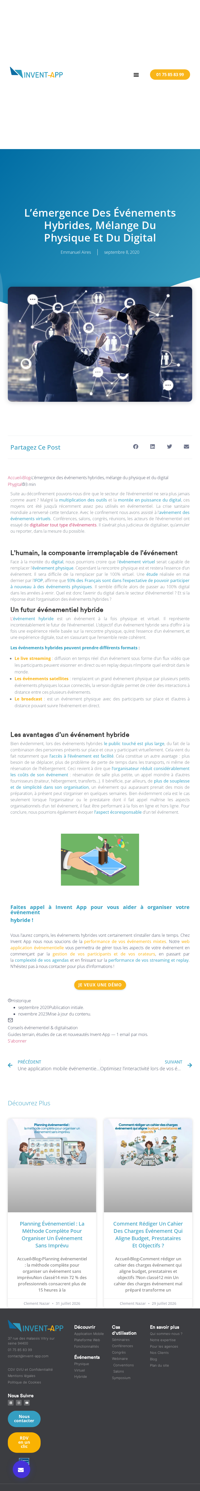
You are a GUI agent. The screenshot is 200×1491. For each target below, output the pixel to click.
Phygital (15, 484)
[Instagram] (19, 1403)
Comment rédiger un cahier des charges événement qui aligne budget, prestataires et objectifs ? (148, 1234)
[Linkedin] (11, 1403)
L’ (32, 618)
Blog (26, 477)
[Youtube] (27, 1403)
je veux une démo (100, 985)
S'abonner (17, 1041)
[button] (136, 74)
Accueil (14, 477)
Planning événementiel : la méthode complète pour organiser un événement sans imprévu (52, 1234)
